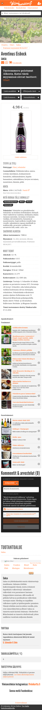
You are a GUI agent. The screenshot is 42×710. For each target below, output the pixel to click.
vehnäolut (21, 167)
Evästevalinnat (21, 703)
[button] (2, 3)
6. (12, 588)
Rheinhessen (29, 568)
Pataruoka (8, 205)
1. (11, 598)
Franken (16, 565)
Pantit (25, 190)
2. (18, 590)
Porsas (28, 202)
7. (13, 590)
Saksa (18, 45)
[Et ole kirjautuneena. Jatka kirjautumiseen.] (39, 3)
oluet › (12, 45)
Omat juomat (33, 8)
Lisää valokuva (20, 157)
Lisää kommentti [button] (10, 97)
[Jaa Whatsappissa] (6, 62)
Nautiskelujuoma (10, 202)
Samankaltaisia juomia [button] (31, 97)
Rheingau (16, 568)
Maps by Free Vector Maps (35, 563)
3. (8, 589)
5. (13, 593)
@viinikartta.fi (34, 684)
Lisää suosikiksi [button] (10, 91)
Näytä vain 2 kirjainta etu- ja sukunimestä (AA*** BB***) (21, 514)
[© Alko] (21, 132)
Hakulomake (9, 8)
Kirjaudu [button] (9, 483)
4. (11, 589)
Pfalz (6, 568)
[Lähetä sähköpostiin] (2, 62)
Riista (22, 202)
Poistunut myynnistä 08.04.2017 (15, 48)
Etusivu (4, 45)
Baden (6, 565)
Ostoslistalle (17, 63)
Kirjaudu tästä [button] (30, 91)
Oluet (6, 80)
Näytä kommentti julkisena (14, 509)
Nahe (35, 565)
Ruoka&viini (21, 8)
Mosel (26, 565)
